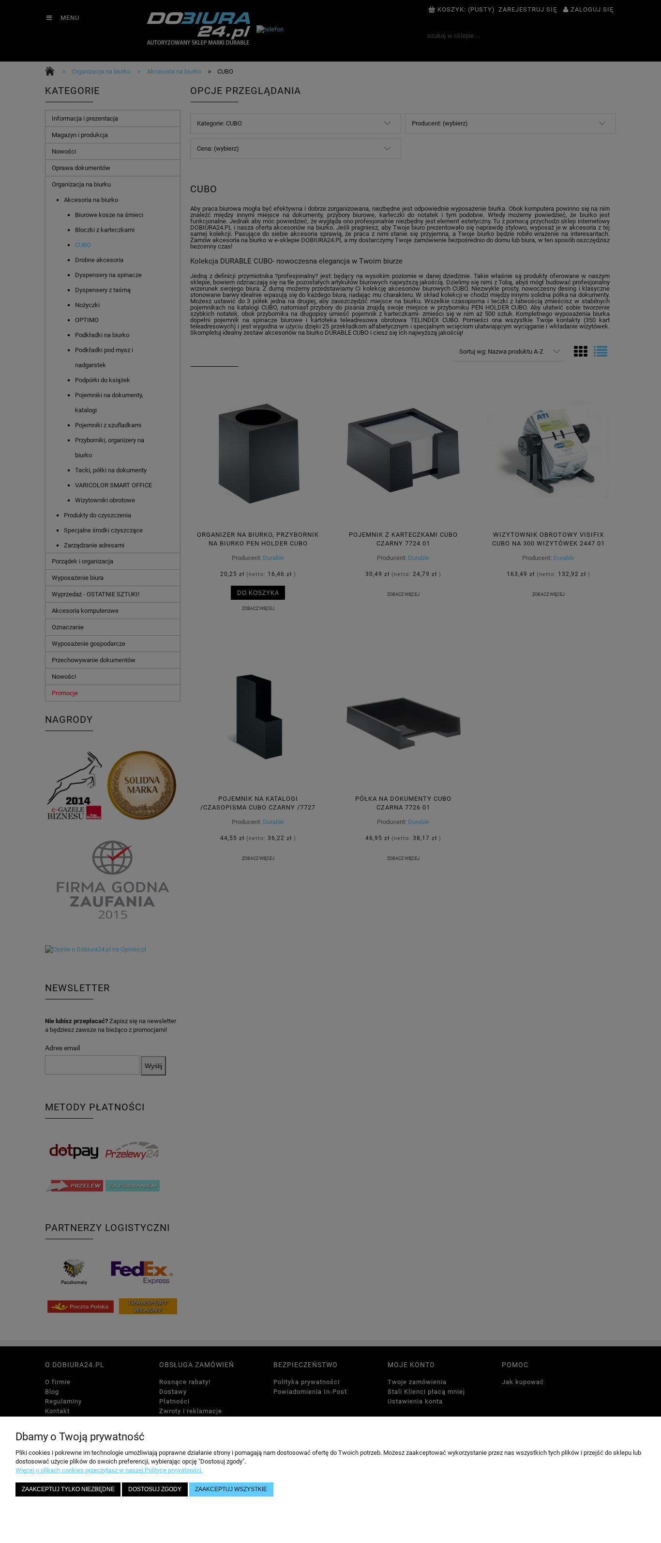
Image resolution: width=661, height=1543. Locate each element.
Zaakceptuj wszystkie (231, 1489)
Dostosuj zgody (154, 1489)
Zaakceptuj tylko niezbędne (68, 1489)
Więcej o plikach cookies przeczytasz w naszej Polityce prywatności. (109, 1470)
